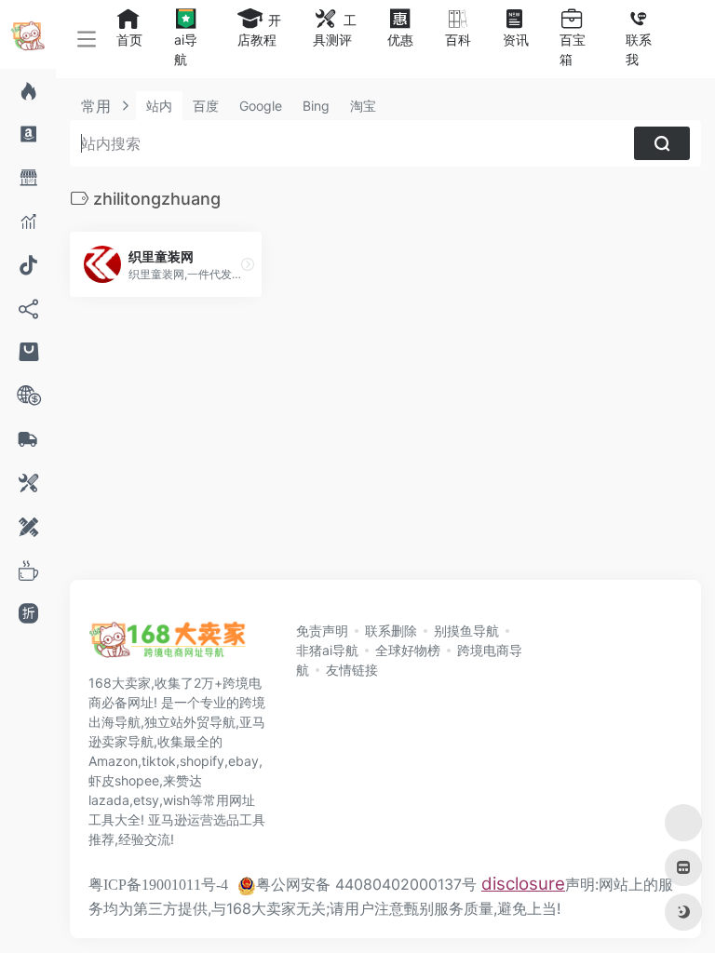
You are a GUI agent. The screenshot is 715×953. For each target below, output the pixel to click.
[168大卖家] (167, 645)
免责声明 (322, 630)
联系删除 (391, 630)
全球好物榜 (407, 650)
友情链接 (352, 670)
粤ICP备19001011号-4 (158, 885)
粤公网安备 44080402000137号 (366, 884)
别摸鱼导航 (466, 630)
